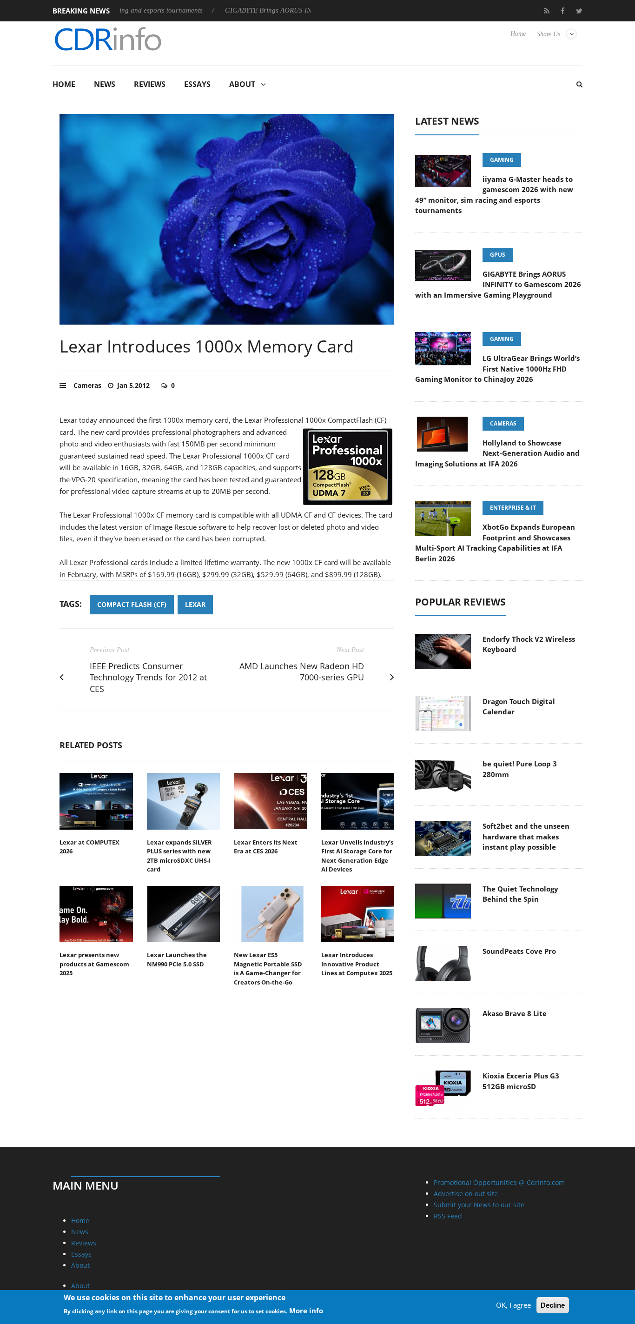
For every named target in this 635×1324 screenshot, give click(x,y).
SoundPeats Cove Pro (519, 951)
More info (306, 1310)
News (104, 84)
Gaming (502, 160)
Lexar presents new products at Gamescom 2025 (94, 964)
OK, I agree (513, 1305)
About (242, 84)
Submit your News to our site (479, 1204)
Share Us (548, 34)
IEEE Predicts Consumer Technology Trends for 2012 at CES (148, 677)
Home (518, 33)
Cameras (87, 385)
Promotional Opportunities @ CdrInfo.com (499, 1182)
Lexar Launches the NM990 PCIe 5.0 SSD (177, 959)
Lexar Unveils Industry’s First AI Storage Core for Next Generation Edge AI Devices (357, 856)
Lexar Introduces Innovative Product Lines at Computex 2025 (356, 964)
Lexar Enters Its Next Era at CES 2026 (266, 847)
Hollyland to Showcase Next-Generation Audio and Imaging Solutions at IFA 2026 (497, 453)
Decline (553, 1305)
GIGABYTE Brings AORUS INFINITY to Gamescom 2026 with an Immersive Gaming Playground (498, 284)
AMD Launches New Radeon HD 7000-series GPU (301, 671)
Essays (197, 84)
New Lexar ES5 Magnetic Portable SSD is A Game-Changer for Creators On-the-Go (268, 968)
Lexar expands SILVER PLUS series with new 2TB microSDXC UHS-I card (179, 856)
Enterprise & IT (513, 508)
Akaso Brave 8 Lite (515, 1013)
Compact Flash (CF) (131, 604)
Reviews (149, 84)
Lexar (195, 604)
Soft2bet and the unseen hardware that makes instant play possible (526, 836)
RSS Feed (448, 1215)
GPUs (497, 255)
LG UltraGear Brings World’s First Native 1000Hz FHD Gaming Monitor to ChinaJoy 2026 (497, 368)
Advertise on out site (466, 1193)
